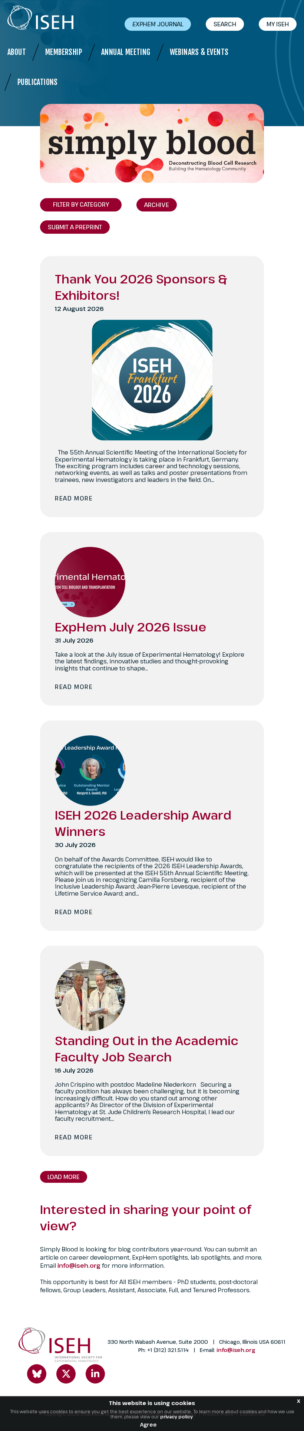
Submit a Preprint (75, 227)
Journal (157, 24)
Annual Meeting (126, 52)
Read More (74, 498)
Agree (148, 1424)
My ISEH (278, 24)
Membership (63, 52)
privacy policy (176, 1416)
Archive (156, 205)
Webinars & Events (199, 52)
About (16, 52)
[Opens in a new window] (36, 1374)
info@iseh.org (79, 1265)
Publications (37, 82)
